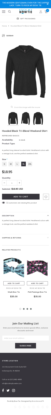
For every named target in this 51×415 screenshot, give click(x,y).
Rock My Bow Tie (13, 288)
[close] (47, 4)
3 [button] (27, 309)
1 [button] (20, 309)
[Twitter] (8, 390)
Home (4, 26)
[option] (25, 18)
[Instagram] (13, 390)
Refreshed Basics (10, 136)
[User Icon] (40, 11)
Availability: (7, 140)
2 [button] (24, 309)
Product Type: (8, 143)
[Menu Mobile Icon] (3, 11)
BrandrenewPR (38, 401)
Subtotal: (6, 189)
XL (23, 164)
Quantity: (6, 178)
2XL (30, 164)
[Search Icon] (9, 11)
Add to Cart (14, 283)
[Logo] (25, 11)
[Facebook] (3, 390)
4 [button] (31, 309)
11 (7, 202)
